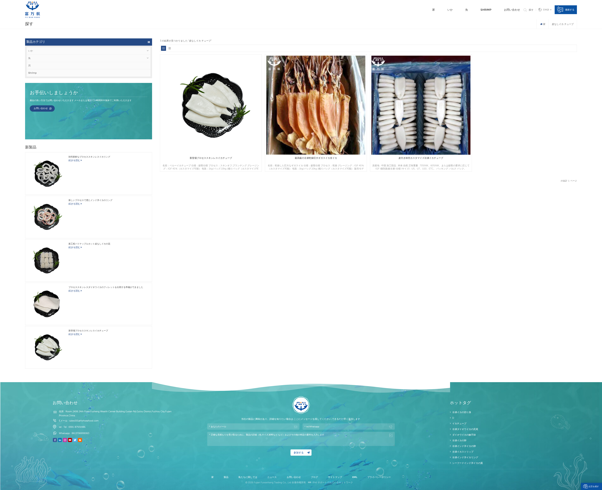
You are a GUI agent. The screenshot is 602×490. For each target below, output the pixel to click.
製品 (226, 477)
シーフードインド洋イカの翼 (467, 463)
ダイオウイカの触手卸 (464, 434)
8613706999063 (80, 433)
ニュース (272, 477)
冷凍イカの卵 (459, 440)
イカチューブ (459, 423)
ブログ (315, 477)
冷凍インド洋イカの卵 (464, 446)
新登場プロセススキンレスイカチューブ (88, 330)
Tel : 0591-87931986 (74, 427)
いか (450, 9)
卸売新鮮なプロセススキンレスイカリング (89, 156)
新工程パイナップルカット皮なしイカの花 (89, 243)
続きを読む (74, 160)
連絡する (569, 9)
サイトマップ (335, 477)
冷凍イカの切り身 (461, 412)
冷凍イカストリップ (462, 451)
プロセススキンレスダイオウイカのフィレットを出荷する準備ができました (106, 287)
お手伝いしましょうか (54, 93)
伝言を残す (594, 486)
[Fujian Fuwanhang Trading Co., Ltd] (32, 10)
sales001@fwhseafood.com (84, 420)
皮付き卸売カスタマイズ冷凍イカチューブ (421, 157)
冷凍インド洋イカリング (465, 457)
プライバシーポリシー (379, 477)
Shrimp (486, 9)
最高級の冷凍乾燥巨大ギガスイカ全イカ (316, 157)
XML (355, 477)
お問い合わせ (512, 9)
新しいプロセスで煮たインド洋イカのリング (90, 200)
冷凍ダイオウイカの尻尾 (465, 429)
